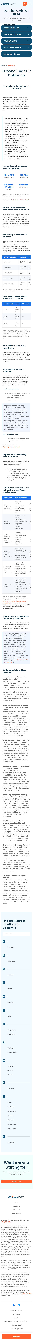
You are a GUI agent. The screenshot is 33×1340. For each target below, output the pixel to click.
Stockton (10, 1120)
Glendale (10, 1002)
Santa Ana (10, 1115)
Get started (16, 1181)
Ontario (10, 1075)
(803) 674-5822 (6, 1222)
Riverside (10, 1089)
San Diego (10, 1107)
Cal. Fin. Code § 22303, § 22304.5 (20, 200)
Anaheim (10, 947)
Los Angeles (11, 1034)
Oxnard (10, 1070)
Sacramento (11, 1111)
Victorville (11, 1142)
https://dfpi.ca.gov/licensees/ (11, 447)
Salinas (9, 1102)
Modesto (10, 1048)
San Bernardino (12, 1124)
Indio (9, 1016)
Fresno (9, 988)
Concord (10, 975)
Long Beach (11, 1030)
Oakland (10, 1066)
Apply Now (16, 1336)
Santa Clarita (11, 1129)
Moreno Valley (12, 1052)
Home (3, 66)
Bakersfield (11, 961)
